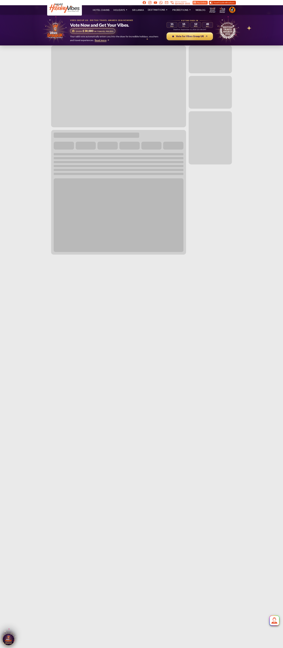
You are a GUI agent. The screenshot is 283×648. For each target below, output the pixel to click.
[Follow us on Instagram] (150, 3)
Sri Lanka (138, 10)
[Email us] (167, 3)
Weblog (200, 10)
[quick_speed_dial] (274, 620)
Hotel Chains (101, 10)
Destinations (156, 9)
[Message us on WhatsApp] (161, 3)
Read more (100, 40)
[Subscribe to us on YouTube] (155, 3)
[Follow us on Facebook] (144, 3)
